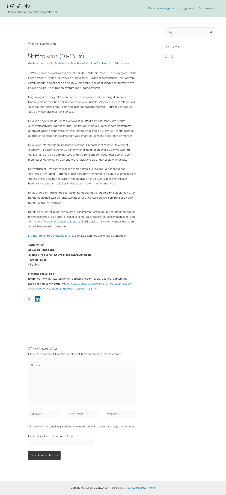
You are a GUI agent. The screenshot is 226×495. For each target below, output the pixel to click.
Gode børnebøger (159, 8)
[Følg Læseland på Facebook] (167, 58)
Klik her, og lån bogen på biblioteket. (51, 235)
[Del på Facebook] (31, 300)
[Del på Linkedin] (37, 299)
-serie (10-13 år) (63, 221)
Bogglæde (187, 8)
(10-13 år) (87, 283)
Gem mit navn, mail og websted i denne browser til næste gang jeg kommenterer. (84, 426)
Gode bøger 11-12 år (40, 63)
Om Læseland (207, 8)
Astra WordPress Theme (141, 487)
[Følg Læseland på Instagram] (174, 58)
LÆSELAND (19, 6)
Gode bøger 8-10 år (66, 63)
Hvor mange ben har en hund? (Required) (54, 436)
